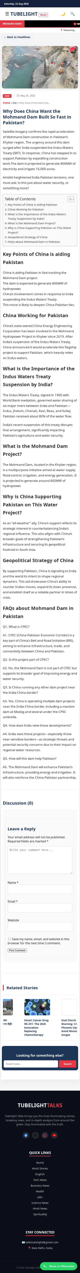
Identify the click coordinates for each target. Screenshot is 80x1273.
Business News (40, 1185)
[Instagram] (44, 1135)
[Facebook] (26, 1135)
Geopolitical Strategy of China (27, 237)
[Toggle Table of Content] (69, 199)
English (40, 1174)
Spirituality (40, 1214)
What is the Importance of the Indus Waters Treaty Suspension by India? (37, 216)
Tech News (40, 1180)
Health (40, 1191)
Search (68, 1064)
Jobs (40, 1197)
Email (13, 901)
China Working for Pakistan (26, 209)
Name (13, 883)
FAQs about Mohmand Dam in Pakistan (34, 241)
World (40, 1162)
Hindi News (40, 1208)
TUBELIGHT (28, 14)
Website (13, 920)
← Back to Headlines (17, 37)
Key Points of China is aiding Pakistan (32, 204)
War (7, 96)
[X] (35, 1135)
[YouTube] (54, 1135)
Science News (40, 1203)
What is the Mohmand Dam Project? (32, 223)
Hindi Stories (40, 1168)
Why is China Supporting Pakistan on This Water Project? (39, 230)
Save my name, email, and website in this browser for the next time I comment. (38, 941)
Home (6, 102)
